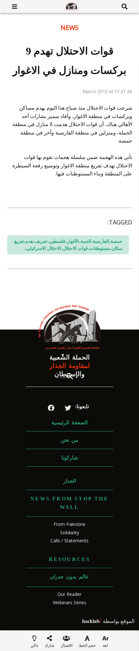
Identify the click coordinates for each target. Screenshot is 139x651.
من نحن (69, 440)
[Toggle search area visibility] (127, 6)
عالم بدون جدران (69, 576)
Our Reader (69, 594)
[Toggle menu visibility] (12, 6)
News (70, 27)
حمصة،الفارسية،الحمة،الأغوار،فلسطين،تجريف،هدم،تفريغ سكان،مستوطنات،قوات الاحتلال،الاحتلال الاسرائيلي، (68, 244)
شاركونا (69, 457)
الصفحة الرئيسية (69, 422)
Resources (70, 559)
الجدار (69, 481)
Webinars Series (69, 602)
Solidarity (69, 532)
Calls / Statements (69, 541)
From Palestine (69, 524)
